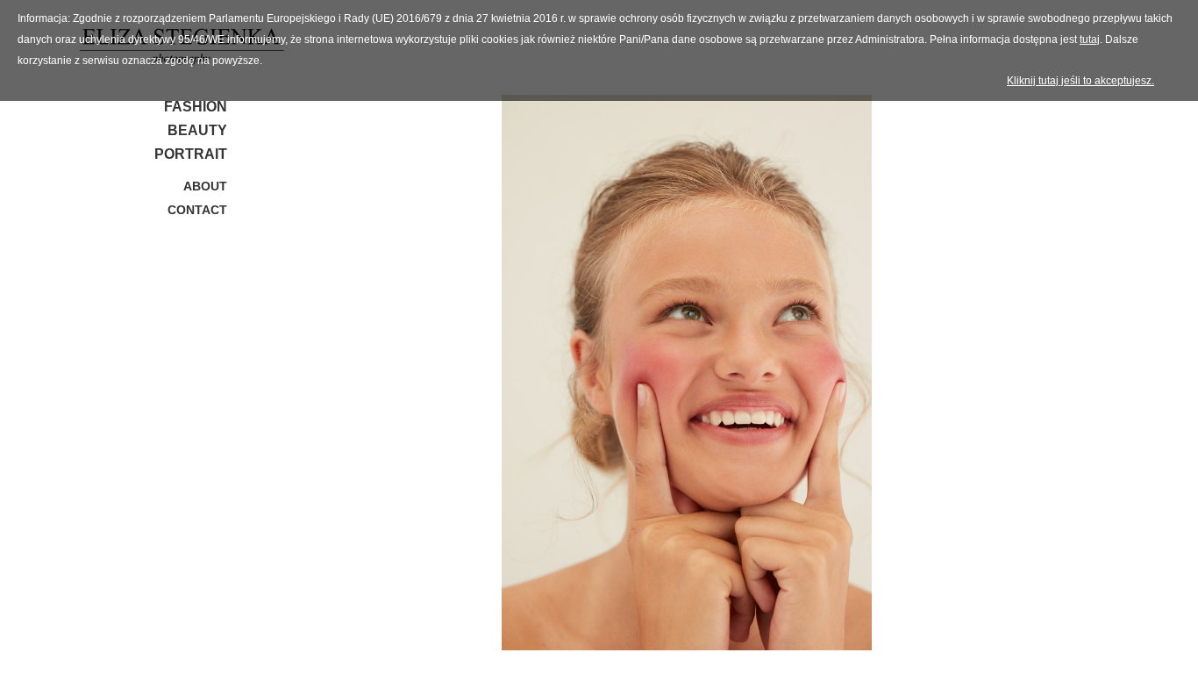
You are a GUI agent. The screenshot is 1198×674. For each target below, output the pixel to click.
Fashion (195, 106)
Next (1102, 376)
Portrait (190, 154)
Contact (197, 210)
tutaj (1090, 39)
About (205, 186)
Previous (271, 376)
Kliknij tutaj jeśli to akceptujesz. (1080, 81)
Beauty (197, 130)
